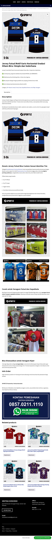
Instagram (12, 528)
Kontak (24, 2)
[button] (50, 5)
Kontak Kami (7, 510)
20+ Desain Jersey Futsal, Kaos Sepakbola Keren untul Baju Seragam (23, 87)
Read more (7, 455)
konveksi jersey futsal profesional (14, 169)
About (18, 2)
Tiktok (3, 528)
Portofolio (30, 2)
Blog (3, 526)
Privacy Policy (9, 531)
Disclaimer (14, 531)
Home (14, 2)
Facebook (7, 528)
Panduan (37, 2)
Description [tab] (7, 92)
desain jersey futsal (22, 171)
